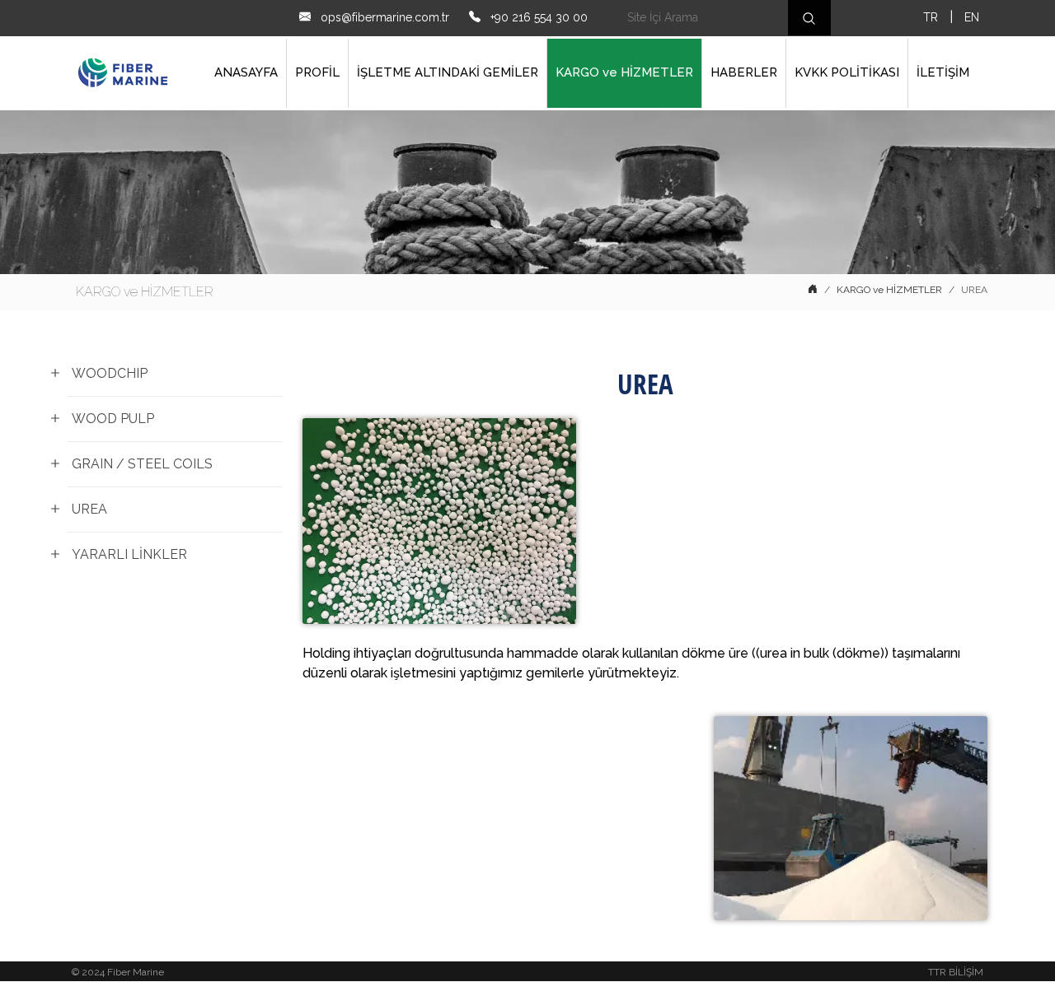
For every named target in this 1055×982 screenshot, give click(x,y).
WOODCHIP (110, 373)
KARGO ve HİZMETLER (624, 72)
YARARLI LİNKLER (129, 554)
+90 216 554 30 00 (537, 17)
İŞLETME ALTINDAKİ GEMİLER (447, 72)
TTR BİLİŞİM (955, 972)
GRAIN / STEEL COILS (142, 464)
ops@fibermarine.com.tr (383, 17)
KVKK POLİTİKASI (847, 72)
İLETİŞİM (943, 72)
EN (971, 17)
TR (930, 17)
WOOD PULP (113, 418)
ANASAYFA (246, 72)
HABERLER (743, 72)
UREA (89, 509)
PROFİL (317, 72)
